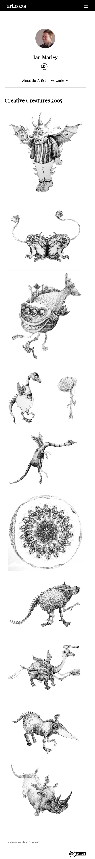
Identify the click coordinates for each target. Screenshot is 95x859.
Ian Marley (45, 57)
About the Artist (34, 81)
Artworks (59, 81)
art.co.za (16, 5)
